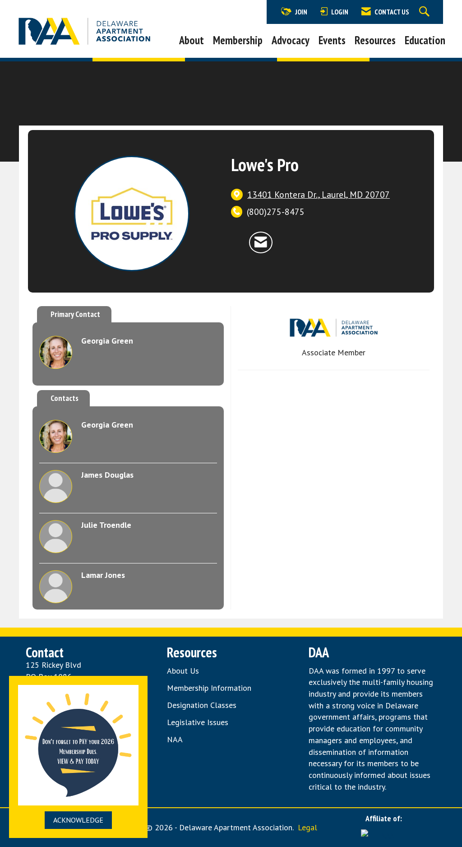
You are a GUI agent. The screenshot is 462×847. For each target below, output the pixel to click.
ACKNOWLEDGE (78, 819)
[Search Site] (425, 12)
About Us (183, 671)
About (191, 40)
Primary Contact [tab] (75, 314)
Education (425, 40)
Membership (238, 40)
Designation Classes (201, 705)
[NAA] (383, 835)
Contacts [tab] (65, 398)
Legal (307, 827)
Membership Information (209, 688)
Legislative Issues (197, 722)
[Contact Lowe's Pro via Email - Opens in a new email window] (261, 242)
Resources (375, 40)
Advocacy (291, 40)
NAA (176, 739)
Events (332, 40)
